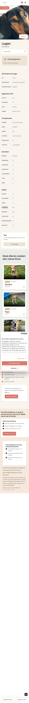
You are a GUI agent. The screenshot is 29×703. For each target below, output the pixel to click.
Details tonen (20, 358)
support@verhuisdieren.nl (8, 489)
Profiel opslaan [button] (6, 51)
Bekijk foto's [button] (23, 36)
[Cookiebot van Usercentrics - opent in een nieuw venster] (20, 334)
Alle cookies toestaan (14, 363)
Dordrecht (7, 286)
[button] (22, 3)
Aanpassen (14, 368)
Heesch (6, 313)
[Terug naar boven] (26, 694)
